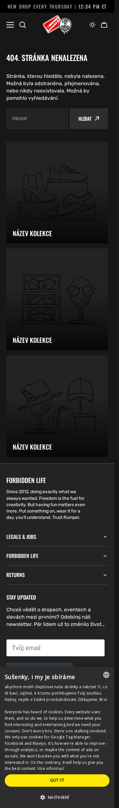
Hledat (84, 118)
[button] (92, 25)
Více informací (50, 768)
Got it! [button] (57, 780)
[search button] (22, 25)
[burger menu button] (10, 25)
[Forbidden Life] (57, 24)
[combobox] (37, 118)
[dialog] (57, 737)
